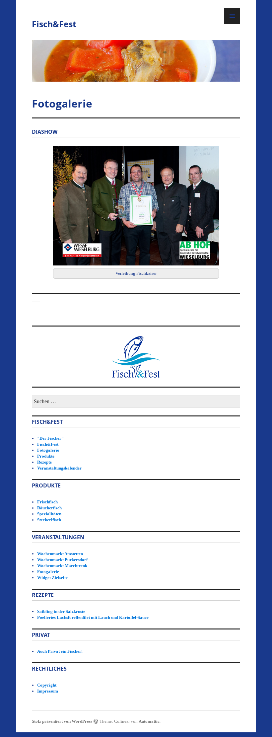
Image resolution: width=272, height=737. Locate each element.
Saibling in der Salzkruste (61, 611)
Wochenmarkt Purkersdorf (62, 559)
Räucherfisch (49, 507)
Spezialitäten (49, 513)
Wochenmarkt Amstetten (60, 553)
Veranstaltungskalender (59, 468)
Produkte (45, 456)
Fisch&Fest (54, 24)
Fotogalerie (48, 450)
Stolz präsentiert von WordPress (62, 721)
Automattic (149, 721)
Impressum (47, 691)
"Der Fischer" (50, 438)
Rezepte (44, 462)
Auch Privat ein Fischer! (60, 651)
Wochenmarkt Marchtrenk (62, 565)
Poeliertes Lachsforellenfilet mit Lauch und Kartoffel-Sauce (93, 617)
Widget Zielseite (52, 577)
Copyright (46, 685)
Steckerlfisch (49, 519)
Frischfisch (47, 501)
